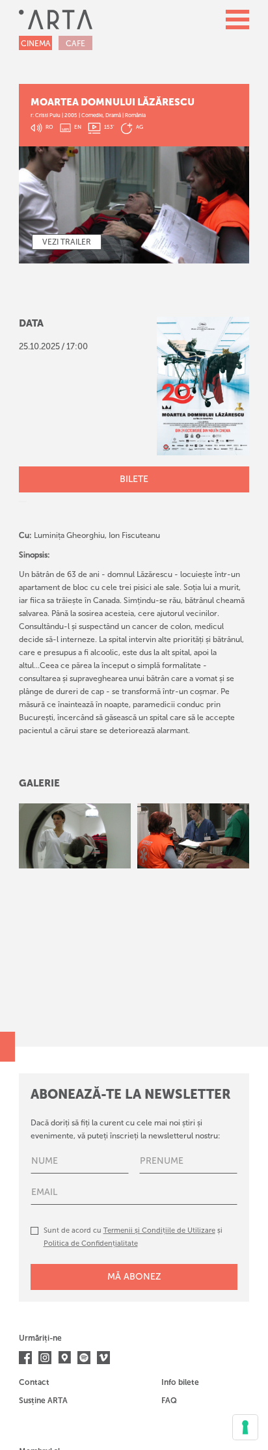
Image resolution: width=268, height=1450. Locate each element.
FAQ (169, 1400)
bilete (134, 479)
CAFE (75, 43)
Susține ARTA (43, 1400)
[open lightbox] (75, 835)
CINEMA (36, 43)
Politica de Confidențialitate (91, 1243)
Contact (34, 1382)
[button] (237, 19)
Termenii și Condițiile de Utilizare (159, 1230)
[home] (55, 19)
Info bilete (180, 1382)
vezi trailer (66, 242)
